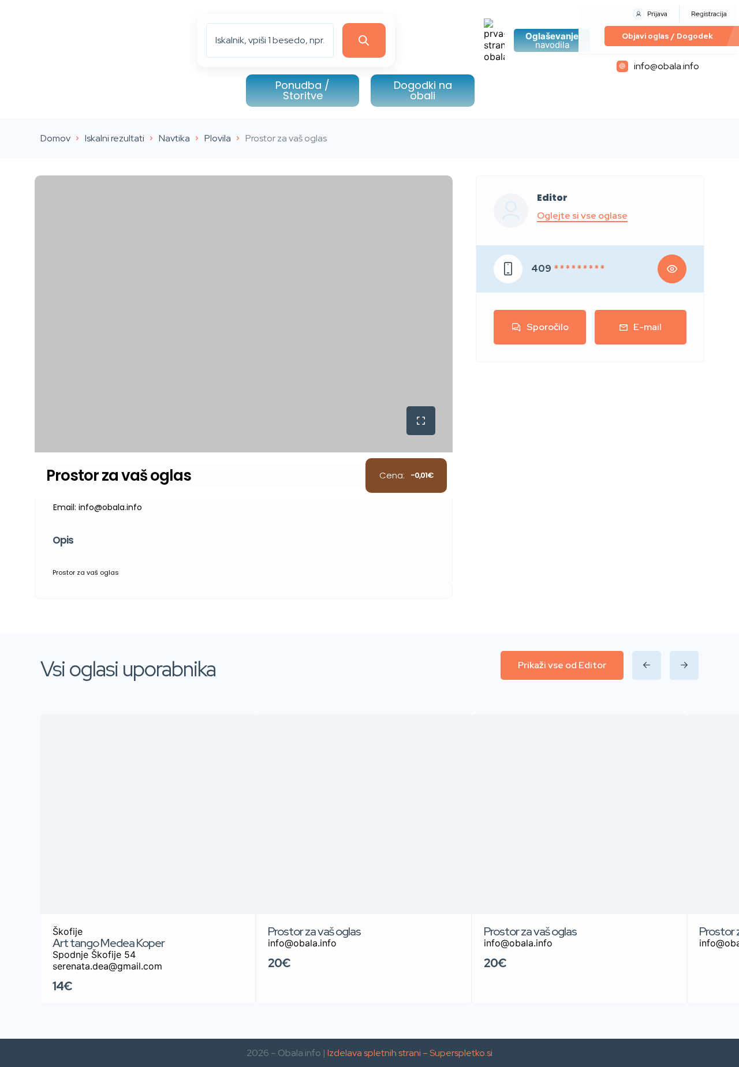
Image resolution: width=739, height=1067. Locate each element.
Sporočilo (548, 327)
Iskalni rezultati (114, 138)
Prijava (657, 13)
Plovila (217, 138)
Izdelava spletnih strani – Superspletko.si (409, 1053)
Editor (552, 198)
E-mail (647, 327)
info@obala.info (666, 66)
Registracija (709, 13)
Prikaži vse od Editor (562, 665)
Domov (55, 138)
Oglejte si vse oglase (582, 215)
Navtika (174, 138)
